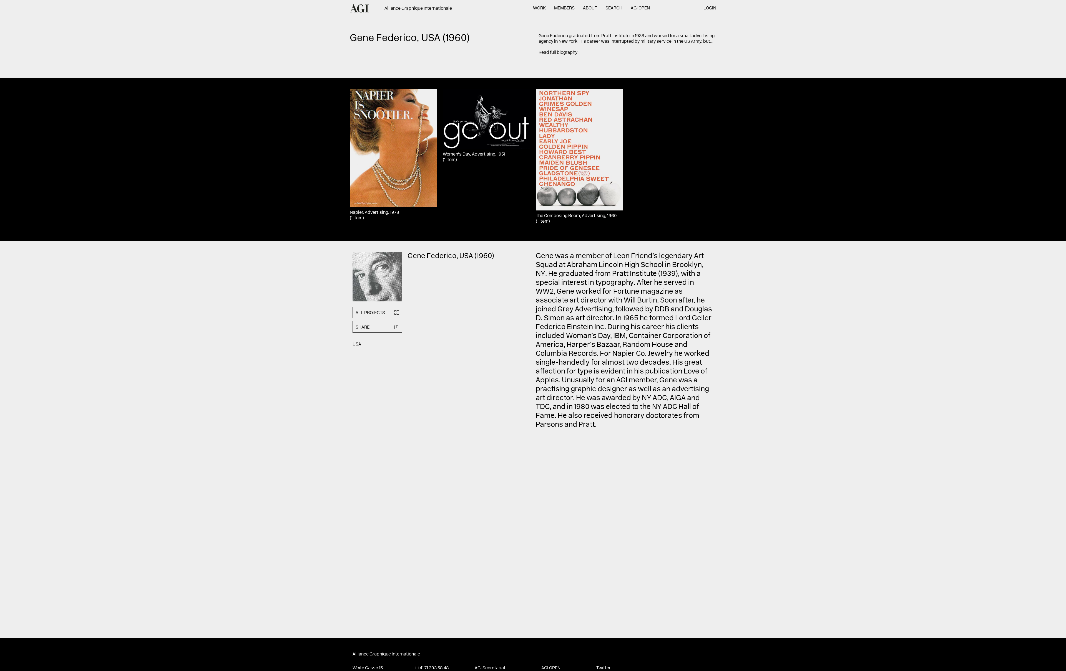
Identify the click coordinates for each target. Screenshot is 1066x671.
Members (564, 8)
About (590, 8)
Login (709, 8)
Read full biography (558, 52)
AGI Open (640, 8)
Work (539, 8)
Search (613, 8)
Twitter (603, 668)
